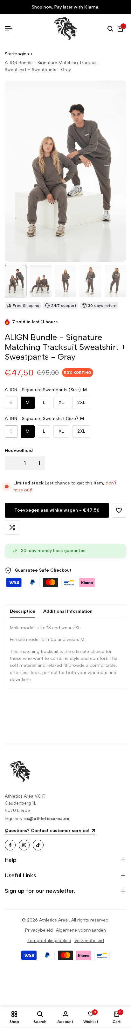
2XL (81, 402)
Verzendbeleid (89, 940)
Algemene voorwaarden (81, 930)
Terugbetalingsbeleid (49, 940)
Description (22, 611)
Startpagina (17, 54)
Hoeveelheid (19, 450)
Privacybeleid (39, 930)
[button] (119, 510)
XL (61, 402)
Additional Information (68, 611)
